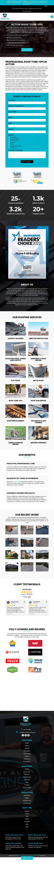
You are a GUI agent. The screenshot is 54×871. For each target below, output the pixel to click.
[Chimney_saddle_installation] (11, 534)
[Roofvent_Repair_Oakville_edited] (11, 546)
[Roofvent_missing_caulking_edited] (42, 546)
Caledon (27, 756)
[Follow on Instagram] (28, 735)
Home (27, 769)
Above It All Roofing (22, 855)
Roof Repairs (13, 147)
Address (11, 129)
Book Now (27, 858)
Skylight (12, 142)
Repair (27, 798)
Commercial (27, 803)
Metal (27, 819)
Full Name (12, 100)
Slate (27, 824)
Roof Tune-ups (14, 140)
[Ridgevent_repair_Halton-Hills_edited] (27, 546)
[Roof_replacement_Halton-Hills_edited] (42, 558)
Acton (45, 6)
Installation (27, 795)
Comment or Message (15, 150)
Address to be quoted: (16, 106)
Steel (27, 827)
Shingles (27, 821)
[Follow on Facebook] (23, 735)
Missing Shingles (14, 139)
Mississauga (27, 753)
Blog (27, 782)
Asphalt (27, 811)
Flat (27, 816)
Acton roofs (16, 481)
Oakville (27, 748)
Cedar (27, 813)
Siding (11, 144)
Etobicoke (27, 759)
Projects (27, 785)
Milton (27, 745)
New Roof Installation (16, 145)
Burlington (27, 751)
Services (27, 774)
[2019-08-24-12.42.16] (42, 571)
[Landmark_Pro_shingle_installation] (27, 558)
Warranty (27, 779)
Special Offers (27, 787)
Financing (27, 771)
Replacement (27, 800)
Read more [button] (9, 614)
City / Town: (12, 112)
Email (10, 123)
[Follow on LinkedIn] (26, 735)
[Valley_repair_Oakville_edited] (42, 534)
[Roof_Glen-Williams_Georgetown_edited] (11, 571)
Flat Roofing (13, 137)
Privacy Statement (33, 855)
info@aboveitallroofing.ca (27, 732)
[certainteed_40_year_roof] (11, 558)
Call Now (27, 49)
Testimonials (27, 777)
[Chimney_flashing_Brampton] (27, 534)
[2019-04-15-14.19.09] (27, 571)
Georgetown (27, 761)
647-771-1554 (27, 11)
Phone (10, 117)
